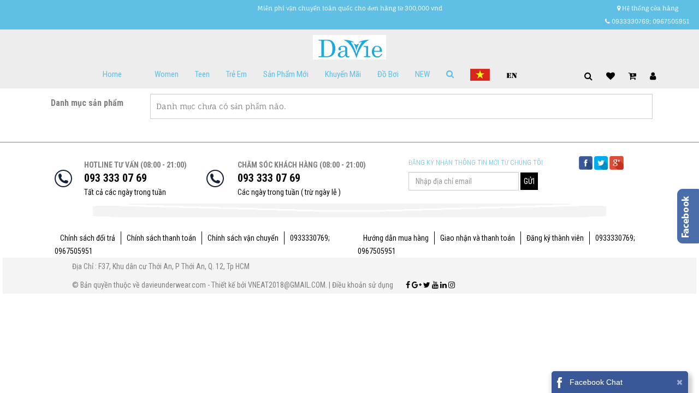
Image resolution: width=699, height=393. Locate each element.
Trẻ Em (236, 74)
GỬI (529, 181)
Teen (202, 74)
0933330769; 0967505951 (649, 21)
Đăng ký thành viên (555, 238)
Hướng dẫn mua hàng (396, 238)
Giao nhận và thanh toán (477, 238)
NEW (422, 74)
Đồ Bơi (388, 74)
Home (112, 74)
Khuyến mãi (343, 74)
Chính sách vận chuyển (243, 238)
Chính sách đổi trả (87, 238)
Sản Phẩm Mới (286, 74)
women (167, 74)
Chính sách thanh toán (161, 238)
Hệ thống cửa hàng (649, 8)
